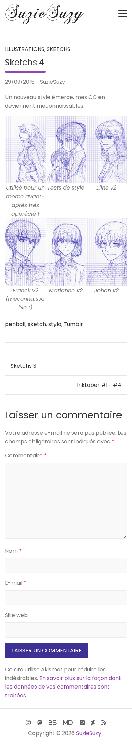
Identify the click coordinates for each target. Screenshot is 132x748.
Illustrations (24, 49)
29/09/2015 (20, 82)
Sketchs (58, 49)
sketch (37, 324)
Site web (16, 615)
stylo (54, 324)
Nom (13, 551)
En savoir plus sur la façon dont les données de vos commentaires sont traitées (63, 686)
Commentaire (26, 455)
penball (15, 324)
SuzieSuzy (52, 82)
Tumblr (73, 324)
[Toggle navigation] (122, 13)
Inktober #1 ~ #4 (99, 385)
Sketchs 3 (23, 366)
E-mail (15, 583)
